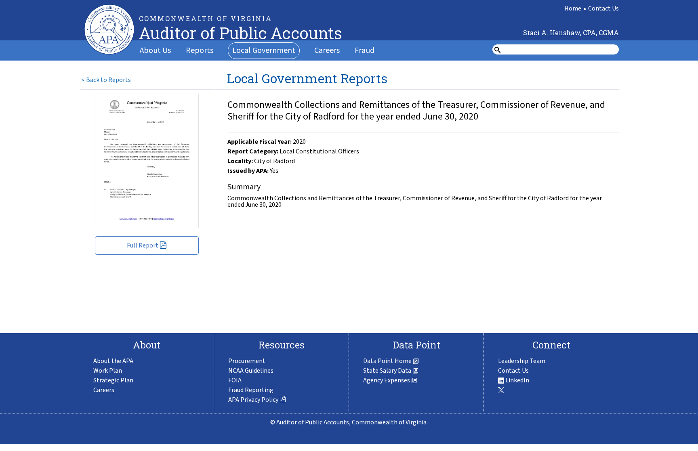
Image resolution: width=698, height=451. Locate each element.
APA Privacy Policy (253, 399)
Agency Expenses (387, 380)
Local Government (263, 50)
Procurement (246, 361)
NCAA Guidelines (250, 370)
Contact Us (603, 8)
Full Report (142, 245)
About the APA (113, 361)
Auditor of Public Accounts (240, 33)
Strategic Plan (113, 380)
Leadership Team (521, 361)
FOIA (235, 380)
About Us (155, 50)
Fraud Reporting (250, 390)
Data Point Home (388, 361)
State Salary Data (387, 370)
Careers (327, 50)
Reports (199, 50)
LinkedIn (516, 380)
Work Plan (107, 370)
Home (572, 8)
